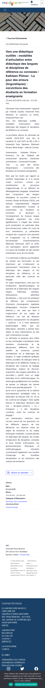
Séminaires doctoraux (13, 659)
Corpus (5, 649)
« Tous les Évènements (16, 38)
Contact (6, 639)
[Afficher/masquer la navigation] (5, 10)
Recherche (7, 633)
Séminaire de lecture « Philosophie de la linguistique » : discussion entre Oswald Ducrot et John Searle (32, 568)
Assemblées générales (13, 662)
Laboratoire (8, 630)
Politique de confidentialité (26, 684)
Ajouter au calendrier (19, 472)
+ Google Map (24, 554)
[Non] (42, 679)
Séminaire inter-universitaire (16, 501)
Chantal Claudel (12, 507)
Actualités (7, 636)
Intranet (34, 4)
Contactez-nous (12, 603)
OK (11, 684)
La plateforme (9, 646)
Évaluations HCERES (12, 665)
